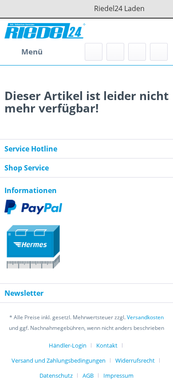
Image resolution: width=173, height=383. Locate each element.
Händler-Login (67, 345)
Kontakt (107, 345)
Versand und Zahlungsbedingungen (59, 360)
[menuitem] (23, 52)
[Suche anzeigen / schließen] (93, 52)
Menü (32, 51)
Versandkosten (145, 317)
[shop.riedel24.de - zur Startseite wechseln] (45, 31)
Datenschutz (56, 375)
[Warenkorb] (159, 52)
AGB (88, 375)
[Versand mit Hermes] (86, 243)
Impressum (118, 375)
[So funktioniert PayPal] (86, 207)
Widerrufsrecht (135, 360)
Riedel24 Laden (134, 8)
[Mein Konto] (137, 52)
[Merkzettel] (115, 52)
